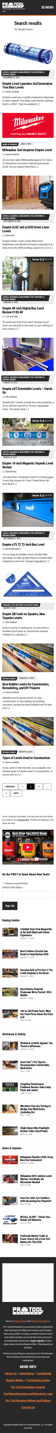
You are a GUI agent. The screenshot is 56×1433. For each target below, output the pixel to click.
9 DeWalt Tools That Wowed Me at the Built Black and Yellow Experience (36, 932)
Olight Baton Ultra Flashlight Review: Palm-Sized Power (34, 1129)
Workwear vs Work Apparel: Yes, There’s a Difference (36, 1044)
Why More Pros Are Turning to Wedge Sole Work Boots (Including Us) (35, 1109)
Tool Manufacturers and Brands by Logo (28, 1393)
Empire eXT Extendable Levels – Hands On (27, 390)
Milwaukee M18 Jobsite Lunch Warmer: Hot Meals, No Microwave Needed (36, 1179)
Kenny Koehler (12, 92)
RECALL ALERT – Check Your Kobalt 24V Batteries (35, 1218)
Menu (49, 7)
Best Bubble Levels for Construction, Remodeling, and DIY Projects (25, 686)
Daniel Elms (10, 471)
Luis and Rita (11, 316)
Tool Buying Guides (38, 1380)
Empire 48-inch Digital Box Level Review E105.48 (23, 310)
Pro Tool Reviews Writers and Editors (28, 1400)
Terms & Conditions (40, 1321)
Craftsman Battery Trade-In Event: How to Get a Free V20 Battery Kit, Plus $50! (35, 1239)
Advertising (26, 1373)
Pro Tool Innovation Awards (28, 1387)
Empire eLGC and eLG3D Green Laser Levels (25, 229)
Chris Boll (9, 235)
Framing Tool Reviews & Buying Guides (21, 605)
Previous (10, 786)
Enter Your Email (12, 887)
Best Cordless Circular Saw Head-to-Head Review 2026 (34, 953)
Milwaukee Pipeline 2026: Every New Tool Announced (36, 1158)
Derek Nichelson (13, 549)
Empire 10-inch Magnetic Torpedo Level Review (27, 465)
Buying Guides (9, 679)
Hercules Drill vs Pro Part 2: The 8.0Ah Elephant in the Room (36, 971)
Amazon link (23, 820)
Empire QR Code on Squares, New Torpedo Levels (23, 616)
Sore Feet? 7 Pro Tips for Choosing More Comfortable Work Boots (34, 1065)
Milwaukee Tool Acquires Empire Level (27, 150)
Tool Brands (44, 1373)
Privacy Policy (20, 1321)
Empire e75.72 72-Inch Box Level (23, 544)
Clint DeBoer (11, 397)
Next (16, 793)
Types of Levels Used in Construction (26, 758)
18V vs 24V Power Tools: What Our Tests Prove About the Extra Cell (36, 1014)
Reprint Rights (14, 1380)
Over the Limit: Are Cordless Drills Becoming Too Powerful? (35, 1199)
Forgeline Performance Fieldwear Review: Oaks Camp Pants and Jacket (35, 1087)
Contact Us (28, 1407)
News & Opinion (10, 144)
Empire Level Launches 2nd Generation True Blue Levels (27, 85)
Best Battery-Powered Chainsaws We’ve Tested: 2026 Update (35, 992)
